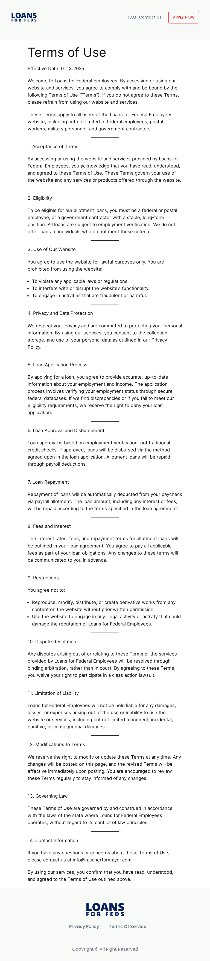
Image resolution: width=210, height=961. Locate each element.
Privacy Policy (84, 926)
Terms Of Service (127, 926)
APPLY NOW (184, 17)
